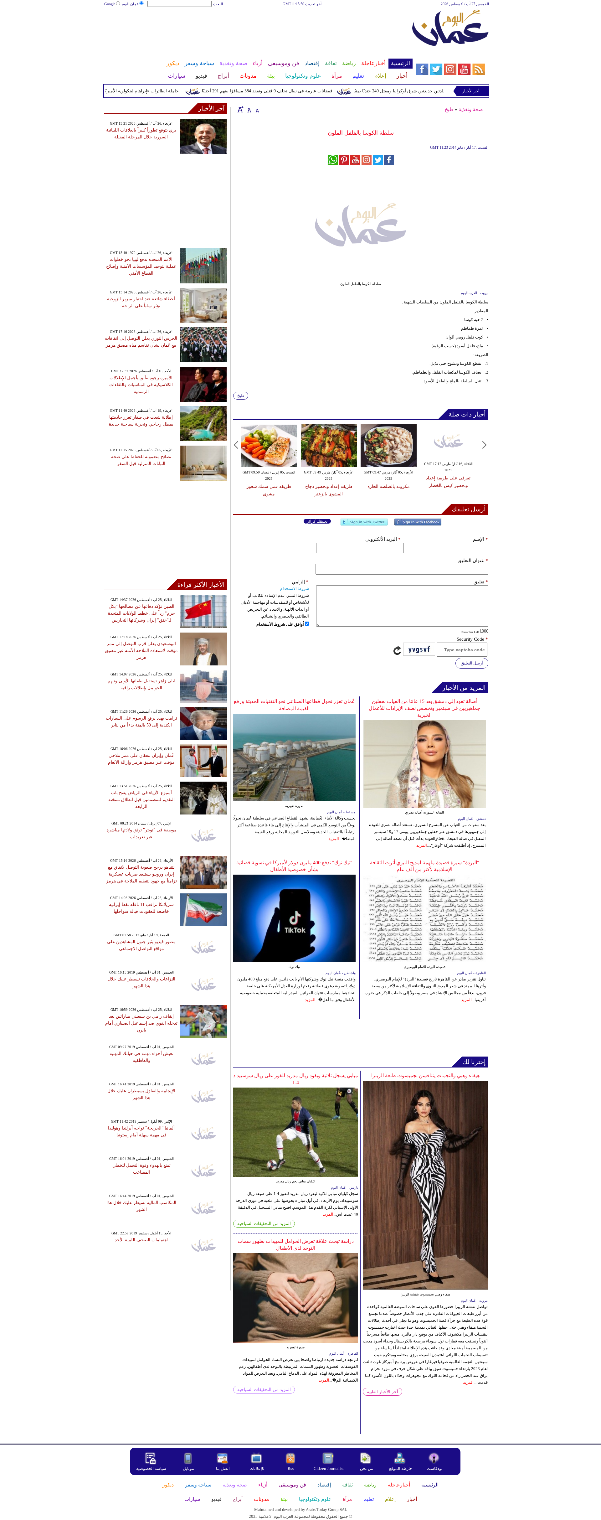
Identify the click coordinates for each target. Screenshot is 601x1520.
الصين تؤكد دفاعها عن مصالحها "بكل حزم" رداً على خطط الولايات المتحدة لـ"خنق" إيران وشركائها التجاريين (141, 613)
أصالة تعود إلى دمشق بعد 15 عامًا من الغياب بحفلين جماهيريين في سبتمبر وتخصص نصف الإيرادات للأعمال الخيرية (424, 708)
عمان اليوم (130, 4)
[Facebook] (418, 524)
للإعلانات (257, 1468)
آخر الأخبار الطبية (382, 1391)
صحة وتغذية (471, 109)
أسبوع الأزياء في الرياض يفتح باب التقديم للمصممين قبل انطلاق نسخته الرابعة (141, 799)
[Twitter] (364, 524)
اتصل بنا (223, 1468)
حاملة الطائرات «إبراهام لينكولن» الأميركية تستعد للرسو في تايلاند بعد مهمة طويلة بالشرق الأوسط (119, 91)
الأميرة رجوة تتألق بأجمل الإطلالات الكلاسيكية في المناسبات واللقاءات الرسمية (141, 384)
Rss (291, 1468)
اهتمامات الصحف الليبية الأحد (141, 1240)
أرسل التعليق (472, 663)
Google (109, 4)
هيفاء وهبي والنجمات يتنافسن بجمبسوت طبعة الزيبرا (425, 1075)
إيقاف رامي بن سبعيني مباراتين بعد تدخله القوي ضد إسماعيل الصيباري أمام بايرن (141, 1023)
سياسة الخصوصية (151, 1468)
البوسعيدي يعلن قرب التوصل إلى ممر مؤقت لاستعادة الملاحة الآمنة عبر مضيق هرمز (141, 650)
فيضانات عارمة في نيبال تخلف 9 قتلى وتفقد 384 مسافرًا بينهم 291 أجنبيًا (297, 91)
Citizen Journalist (329, 1468)
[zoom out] (257, 109)
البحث (218, 4)
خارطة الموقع (400, 1468)
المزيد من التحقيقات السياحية (264, 1223)
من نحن (366, 1468)
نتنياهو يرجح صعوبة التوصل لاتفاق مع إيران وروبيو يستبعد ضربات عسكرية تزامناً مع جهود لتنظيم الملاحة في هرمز (141, 874)
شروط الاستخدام (294, 588)
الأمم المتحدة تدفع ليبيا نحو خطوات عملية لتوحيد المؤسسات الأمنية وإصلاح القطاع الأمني (141, 266)
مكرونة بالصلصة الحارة (388, 486)
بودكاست (435, 1468)
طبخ (449, 109)
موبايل (189, 1468)
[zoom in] (240, 109)
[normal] (248, 109)
